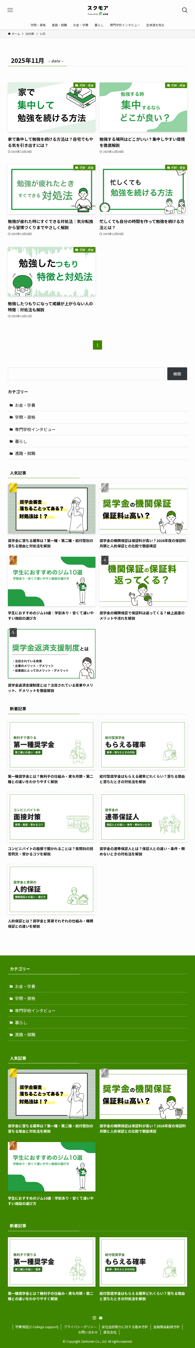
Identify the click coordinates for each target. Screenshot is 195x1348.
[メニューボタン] (10, 10)
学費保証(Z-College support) (36, 1326)
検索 (177, 374)
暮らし (21, 441)
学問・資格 (25, 417)
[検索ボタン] (185, 10)
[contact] (100, 1318)
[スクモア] (97, 10)
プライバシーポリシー (80, 1326)
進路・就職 (25, 453)
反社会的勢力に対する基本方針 (125, 1326)
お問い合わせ (88, 1332)
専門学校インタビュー (35, 429)
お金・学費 (25, 405)
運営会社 (110, 1332)
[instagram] (94, 1318)
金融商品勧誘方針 (166, 1326)
